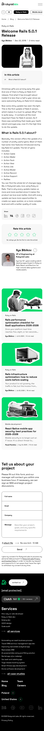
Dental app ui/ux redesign (12, 656)
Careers (21, 685)
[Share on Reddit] (17, 215)
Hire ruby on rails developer (12, 614)
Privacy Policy (7, 720)
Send (19, 549)
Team (20, 681)
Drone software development (13, 669)
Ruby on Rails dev (8, 617)
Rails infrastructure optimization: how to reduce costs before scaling (21, 377)
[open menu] (40, 4)
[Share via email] (28, 215)
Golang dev (6, 620)
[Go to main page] (10, 4)
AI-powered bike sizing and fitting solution (18, 653)
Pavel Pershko (10, 445)
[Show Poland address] (13, 693)
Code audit (6, 626)
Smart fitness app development (14, 666)
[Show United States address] (20, 699)
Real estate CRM (8, 650)
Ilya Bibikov (24, 250)
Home (4, 19)
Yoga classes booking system (13, 662)
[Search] (3, 12)
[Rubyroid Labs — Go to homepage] (4, 582)
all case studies (16, 673)
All (9, 12)
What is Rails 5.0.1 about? (17, 79)
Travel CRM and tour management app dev (18, 643)
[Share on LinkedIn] (5, 215)
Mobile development (13, 424)
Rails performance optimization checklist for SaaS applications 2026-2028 (22, 322)
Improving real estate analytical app (16, 647)
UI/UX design (7, 623)
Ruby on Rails (21, 12)
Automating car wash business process (17, 640)
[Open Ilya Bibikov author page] (35, 250)
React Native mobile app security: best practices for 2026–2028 (20, 431)
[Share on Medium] (11, 215)
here (39, 183)
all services (13, 631)
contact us (16, 582)
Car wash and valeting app (12, 659)
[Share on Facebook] (22, 215)
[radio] (10, 234)
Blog (12, 19)
